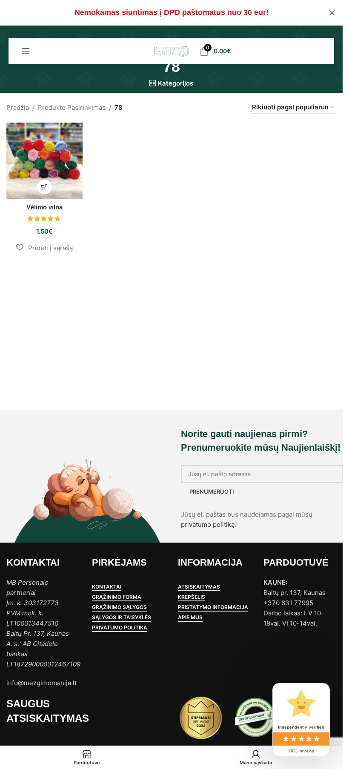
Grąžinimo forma (116, 597)
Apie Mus (190, 617)
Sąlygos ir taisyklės (121, 617)
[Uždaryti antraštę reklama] (332, 13)
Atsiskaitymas (199, 587)
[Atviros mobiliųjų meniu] (25, 51)
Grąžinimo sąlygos (119, 607)
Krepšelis (191, 597)
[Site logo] (171, 50)
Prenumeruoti (211, 491)
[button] (44, 247)
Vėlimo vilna (44, 207)
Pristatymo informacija (213, 607)
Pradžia (17, 107)
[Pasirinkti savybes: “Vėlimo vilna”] (44, 187)
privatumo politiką (208, 524)
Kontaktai (106, 587)
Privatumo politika (119, 628)
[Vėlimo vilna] (44, 161)
